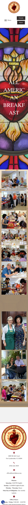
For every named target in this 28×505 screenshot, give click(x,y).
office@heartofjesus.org (14, 473)
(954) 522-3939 (14, 466)
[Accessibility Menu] (3, 502)
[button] (5, 20)
